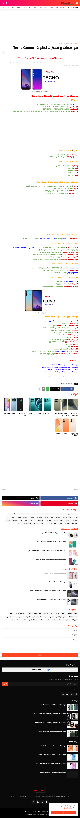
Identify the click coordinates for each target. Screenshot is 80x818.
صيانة (12, 620)
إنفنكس (25, 7)
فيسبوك (8, 617)
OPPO (42, 514)
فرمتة (63, 613)
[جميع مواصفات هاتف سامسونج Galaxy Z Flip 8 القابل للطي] (72, 552)
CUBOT (36, 523)
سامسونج (62, 7)
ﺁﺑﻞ (20, 617)
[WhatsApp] (47, 389)
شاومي (51, 7)
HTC (8, 517)
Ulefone (14, 520)
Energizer (49, 520)
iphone (25, 517)
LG (70, 517)
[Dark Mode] (7, 3)
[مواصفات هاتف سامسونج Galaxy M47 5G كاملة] (72, 561)
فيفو (41, 7)
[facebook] (76, 694)
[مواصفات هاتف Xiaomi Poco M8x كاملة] (72, 707)
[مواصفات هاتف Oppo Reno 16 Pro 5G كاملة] (72, 757)
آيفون (56, 7)
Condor (74, 520)
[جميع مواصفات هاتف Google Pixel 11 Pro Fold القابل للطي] (66, 404)
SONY (46, 517)
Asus (52, 517)
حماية (18, 620)
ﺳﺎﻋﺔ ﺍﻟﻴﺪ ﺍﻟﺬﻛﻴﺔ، (20, 613)
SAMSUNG (63, 514)
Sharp (8, 520)
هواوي (35, 7)
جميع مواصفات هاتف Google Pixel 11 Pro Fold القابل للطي (66, 414)
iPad (61, 520)
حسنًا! (63, 812)
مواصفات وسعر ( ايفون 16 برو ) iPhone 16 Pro (51, 599)
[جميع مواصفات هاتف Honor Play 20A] (14, 404)
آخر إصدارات (65, 620)
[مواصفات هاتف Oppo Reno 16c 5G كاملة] (72, 774)
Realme (29, 514)
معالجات (48, 620)
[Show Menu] (77, 3)
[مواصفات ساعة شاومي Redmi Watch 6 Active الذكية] (72, 724)
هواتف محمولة (63, 43)
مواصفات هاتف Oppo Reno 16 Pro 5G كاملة (52, 754)
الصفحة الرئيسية (73, 43)
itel (19, 523)
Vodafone (53, 523)
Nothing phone (26, 523)
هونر (30, 7)
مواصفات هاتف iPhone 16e (57, 582)
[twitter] (72, 694)
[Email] (43, 389)
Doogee (67, 523)
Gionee (32, 520)
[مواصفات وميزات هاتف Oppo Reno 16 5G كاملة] (72, 765)
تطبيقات (57, 613)
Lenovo (58, 517)
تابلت (29, 613)
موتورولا (18, 7)
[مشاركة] (3, 52)
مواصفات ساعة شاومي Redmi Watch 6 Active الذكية (49, 722)
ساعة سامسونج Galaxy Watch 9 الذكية (53, 533)
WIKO (56, 520)
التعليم (25, 620)
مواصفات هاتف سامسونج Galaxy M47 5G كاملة (51, 559)
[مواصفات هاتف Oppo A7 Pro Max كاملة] (72, 748)
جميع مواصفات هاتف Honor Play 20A (15, 414)
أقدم (4, 489)
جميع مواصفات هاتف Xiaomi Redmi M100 (52, 731)
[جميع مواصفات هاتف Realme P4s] (40, 404)
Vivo (55, 514)
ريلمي (2, 7)
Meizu (19, 517)
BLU (13, 517)
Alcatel (32, 517)
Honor (36, 514)
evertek (74, 523)
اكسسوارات (56, 620)
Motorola (21, 514)
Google (68, 520)
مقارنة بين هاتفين (61, 617)
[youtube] (67, 694)
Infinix (14, 514)
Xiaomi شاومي (72, 514)
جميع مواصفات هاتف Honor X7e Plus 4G (67, 435)
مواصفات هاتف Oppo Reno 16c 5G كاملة (53, 772)
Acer (41, 523)
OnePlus (39, 517)
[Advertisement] (40, 26)
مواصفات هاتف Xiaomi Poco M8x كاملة (53, 705)
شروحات (11, 613)
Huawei (49, 514)
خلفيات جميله (37, 613)
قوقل (12, 7)
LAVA (26, 520)
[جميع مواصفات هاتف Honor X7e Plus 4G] (66, 425)
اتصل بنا (27, 811)
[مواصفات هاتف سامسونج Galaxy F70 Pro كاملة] (72, 544)
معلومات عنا (45, 811)
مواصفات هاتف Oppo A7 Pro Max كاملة (53, 746)
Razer (60, 523)
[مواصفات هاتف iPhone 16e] (72, 584)
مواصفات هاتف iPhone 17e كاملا (55, 573)
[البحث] (2, 3)
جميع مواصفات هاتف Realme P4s (40, 413)
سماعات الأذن (33, 620)
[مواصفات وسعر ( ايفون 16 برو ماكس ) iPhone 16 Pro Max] (72, 593)
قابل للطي (74, 620)
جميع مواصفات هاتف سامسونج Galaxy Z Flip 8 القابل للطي (47, 550)
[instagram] (63, 694)
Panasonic (40, 520)
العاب (15, 617)
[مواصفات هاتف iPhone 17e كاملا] (72, 575)
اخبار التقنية (27, 617)
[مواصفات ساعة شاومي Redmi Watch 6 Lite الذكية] (72, 716)
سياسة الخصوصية (35, 811)
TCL (21, 520)
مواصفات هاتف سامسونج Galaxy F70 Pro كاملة (51, 541)
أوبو (45, 7)
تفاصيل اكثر (69, 808)
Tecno (62, 384)
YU (46, 523)
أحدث (75, 489)
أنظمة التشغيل (73, 617)
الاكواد (51, 617)
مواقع (41, 620)
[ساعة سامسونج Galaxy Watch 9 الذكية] (72, 535)
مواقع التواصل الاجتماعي (39, 617)
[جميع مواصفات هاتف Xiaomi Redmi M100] (72, 733)
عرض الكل (5, 394)
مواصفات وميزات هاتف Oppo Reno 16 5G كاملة (51, 763)
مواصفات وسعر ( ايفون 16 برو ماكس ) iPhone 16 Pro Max (48, 590)
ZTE (8, 7)
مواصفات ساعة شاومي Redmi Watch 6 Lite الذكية (50, 713)
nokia (75, 517)
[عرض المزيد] (39, 389)
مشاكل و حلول (48, 613)
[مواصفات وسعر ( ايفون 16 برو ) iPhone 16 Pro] (72, 601)
